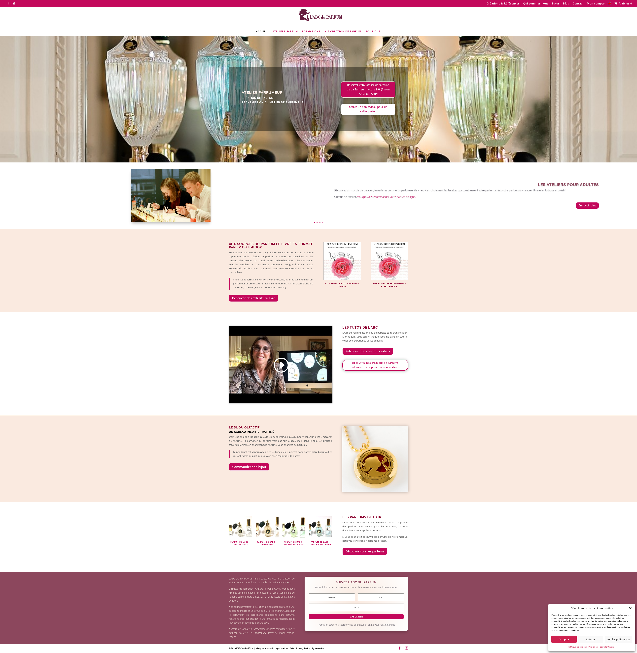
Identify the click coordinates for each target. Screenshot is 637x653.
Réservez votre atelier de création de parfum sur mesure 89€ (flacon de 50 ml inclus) (368, 89)
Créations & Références (503, 3)
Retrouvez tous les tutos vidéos (368, 351)
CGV (292, 648)
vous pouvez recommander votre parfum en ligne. (386, 197)
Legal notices (281, 648)
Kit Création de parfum (343, 31)
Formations (311, 31)
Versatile (319, 648)
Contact (578, 3)
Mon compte (596, 3)
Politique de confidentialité (601, 646)
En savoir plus (587, 205)
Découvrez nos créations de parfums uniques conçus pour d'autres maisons (375, 365)
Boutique (373, 31)
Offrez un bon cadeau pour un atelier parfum (368, 109)
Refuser (590, 639)
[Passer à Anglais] (609, 4)
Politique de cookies (577, 646)
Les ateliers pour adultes (568, 184)
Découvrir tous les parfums (365, 551)
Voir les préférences (618, 639)
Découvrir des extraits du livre (253, 298)
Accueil (262, 31)
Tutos (556, 3)
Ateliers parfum (285, 31)
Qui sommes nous (535, 3)
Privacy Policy (303, 648)
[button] (630, 608)
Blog (566, 3)
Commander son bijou (249, 467)
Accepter (564, 639)
